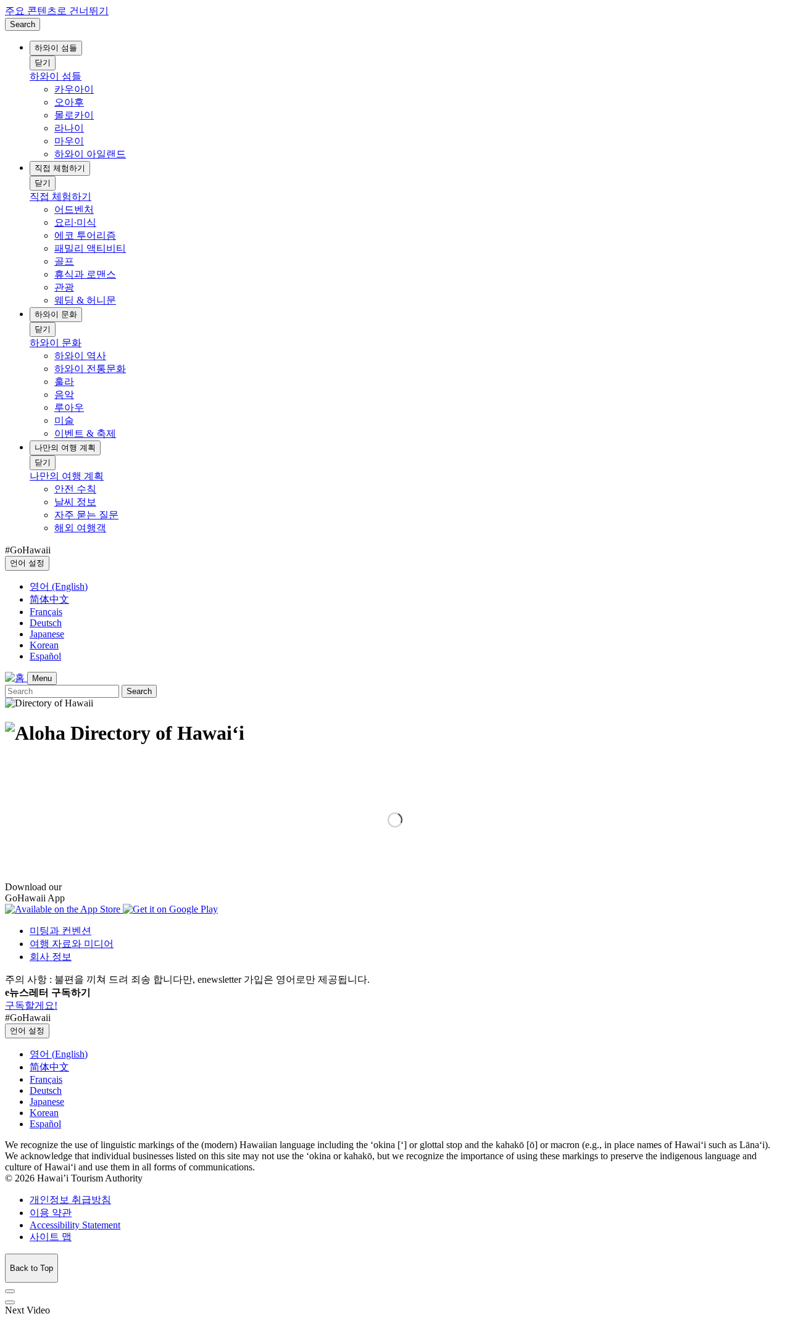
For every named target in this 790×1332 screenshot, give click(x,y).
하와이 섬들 (56, 47)
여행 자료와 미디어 (72, 943)
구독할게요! (31, 1005)
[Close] (10, 1291)
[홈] (16, 677)
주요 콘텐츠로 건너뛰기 (57, 11)
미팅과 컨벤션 (60, 930)
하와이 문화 (56, 314)
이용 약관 (51, 1212)
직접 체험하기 (60, 168)
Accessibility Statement (75, 1225)
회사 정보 (51, 956)
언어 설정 (27, 563)
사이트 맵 (51, 1236)
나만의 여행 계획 (65, 447)
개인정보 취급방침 (70, 1199)
